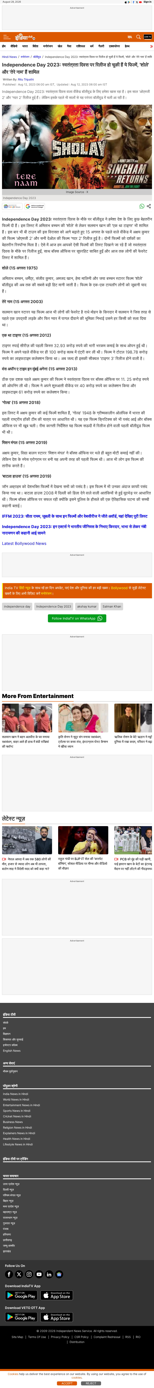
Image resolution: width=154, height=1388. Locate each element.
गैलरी (101, 46)
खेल (60, 46)
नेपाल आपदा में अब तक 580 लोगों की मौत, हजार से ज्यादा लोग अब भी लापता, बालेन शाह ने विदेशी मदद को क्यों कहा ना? (26, 864)
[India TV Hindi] (25, 37)
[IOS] (126, 2)
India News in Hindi (15, 1094)
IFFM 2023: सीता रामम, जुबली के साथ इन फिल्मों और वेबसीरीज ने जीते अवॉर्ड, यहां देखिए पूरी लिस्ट (74, 516)
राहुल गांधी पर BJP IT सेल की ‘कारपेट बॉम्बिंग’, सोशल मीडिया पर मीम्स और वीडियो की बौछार (82, 863)
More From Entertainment (38, 696)
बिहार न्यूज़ (8, 1200)
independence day (17, 606)
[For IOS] (57, 1317)
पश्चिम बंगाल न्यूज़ (12, 1195)
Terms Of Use (37, 1337)
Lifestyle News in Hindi (18, 1144)
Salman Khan (112, 606)
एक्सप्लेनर (114, 46)
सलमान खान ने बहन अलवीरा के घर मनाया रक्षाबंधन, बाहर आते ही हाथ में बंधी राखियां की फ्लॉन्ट (26, 741)
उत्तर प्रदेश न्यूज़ (11, 1184)
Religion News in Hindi (17, 1127)
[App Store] (57, 1295)
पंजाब (5, 1228)
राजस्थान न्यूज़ (10, 1217)
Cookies (13, 1374)
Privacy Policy (60, 1337)
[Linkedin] (49, 1274)
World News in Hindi (16, 1099)
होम (4, 46)
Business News (13, 1122)
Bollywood (119, 588)
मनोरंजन (48, 46)
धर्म (91, 46)
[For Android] (21, 1317)
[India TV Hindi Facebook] (133, 2)
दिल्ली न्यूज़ (8, 1189)
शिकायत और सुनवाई (13, 1039)
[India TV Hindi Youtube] (140, 2)
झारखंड (7, 1251)
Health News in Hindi (16, 1138)
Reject (91, 1383)
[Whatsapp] (142, 206)
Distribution (77, 1342)
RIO (138, 1337)
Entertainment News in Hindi (21, 1105)
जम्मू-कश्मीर (9, 1245)
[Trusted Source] (34, 206)
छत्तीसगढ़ (7, 1240)
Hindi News (9, 56)
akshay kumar (87, 606)
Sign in (147, 1)
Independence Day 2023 (53, 606)
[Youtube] (39, 1274)
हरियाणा (7, 1234)
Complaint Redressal (107, 1337)
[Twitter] (19, 1274)
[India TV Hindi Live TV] (148, 37)
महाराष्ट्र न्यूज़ (10, 1212)
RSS (128, 1337)
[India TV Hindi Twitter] (137, 2)
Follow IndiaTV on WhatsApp (73, 618)
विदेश (35, 46)
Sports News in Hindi (16, 1110)
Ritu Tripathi (26, 79)
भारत (25, 46)
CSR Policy (81, 1337)
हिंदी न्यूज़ (24, 588)
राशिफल (80, 46)
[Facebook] (9, 1274)
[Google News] (12, 206)
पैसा (69, 46)
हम (4, 1028)
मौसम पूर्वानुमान (10, 1071)
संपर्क (5, 1022)
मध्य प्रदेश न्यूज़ (11, 1206)
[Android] (129, 2)
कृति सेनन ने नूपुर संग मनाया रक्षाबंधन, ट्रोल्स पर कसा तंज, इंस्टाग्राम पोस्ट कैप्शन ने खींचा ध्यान (83, 741)
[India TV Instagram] (29, 1274)
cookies (77, 1377)
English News (11, 1050)
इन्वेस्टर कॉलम (10, 1045)
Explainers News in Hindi (19, 1133)
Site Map (17, 1337)
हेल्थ (127, 46)
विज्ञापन (6, 1033)
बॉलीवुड (37, 56)
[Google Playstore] (21, 1295)
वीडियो (14, 46)
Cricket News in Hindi (17, 1116)
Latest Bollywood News (24, 543)
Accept (67, 1383)
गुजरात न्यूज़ (9, 1223)
